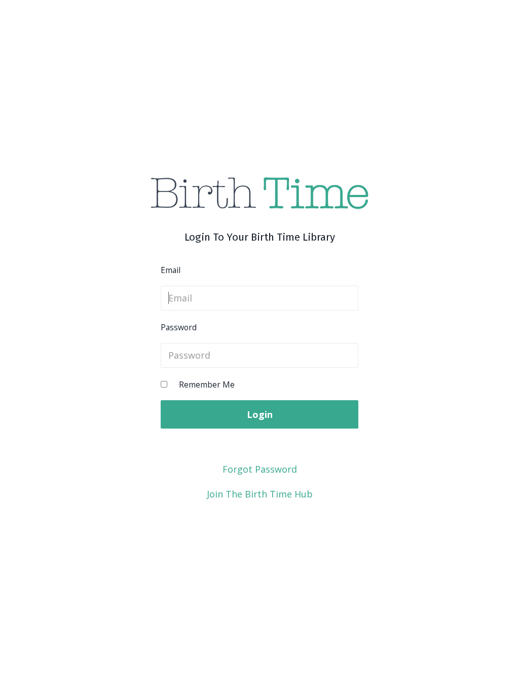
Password (179, 327)
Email (170, 270)
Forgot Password (260, 469)
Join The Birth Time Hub (260, 494)
